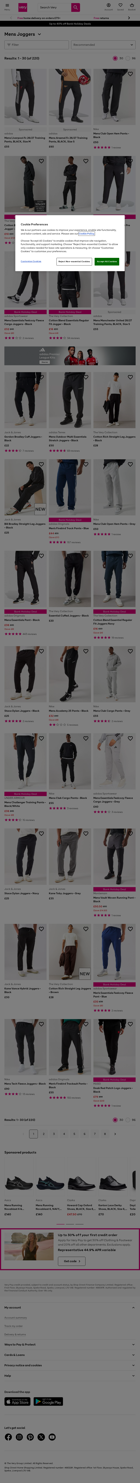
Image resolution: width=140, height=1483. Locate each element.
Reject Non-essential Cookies (74, 261)
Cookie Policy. (87, 233)
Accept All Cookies (107, 261)
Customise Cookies (31, 261)
